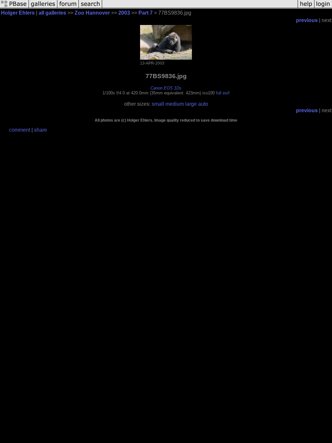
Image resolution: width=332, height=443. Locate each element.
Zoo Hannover (92, 13)
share (40, 130)
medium (174, 104)
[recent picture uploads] (43, 7)
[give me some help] (306, 7)
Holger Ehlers (18, 13)
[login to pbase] (323, 7)
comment (19, 130)
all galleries (52, 13)
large (191, 104)
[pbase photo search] (90, 7)
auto (203, 104)
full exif (223, 92)
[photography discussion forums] (68, 7)
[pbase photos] (14, 7)
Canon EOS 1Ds (166, 88)
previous (307, 20)
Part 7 (145, 13)
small (158, 104)
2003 (124, 13)
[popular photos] (200, 7)
